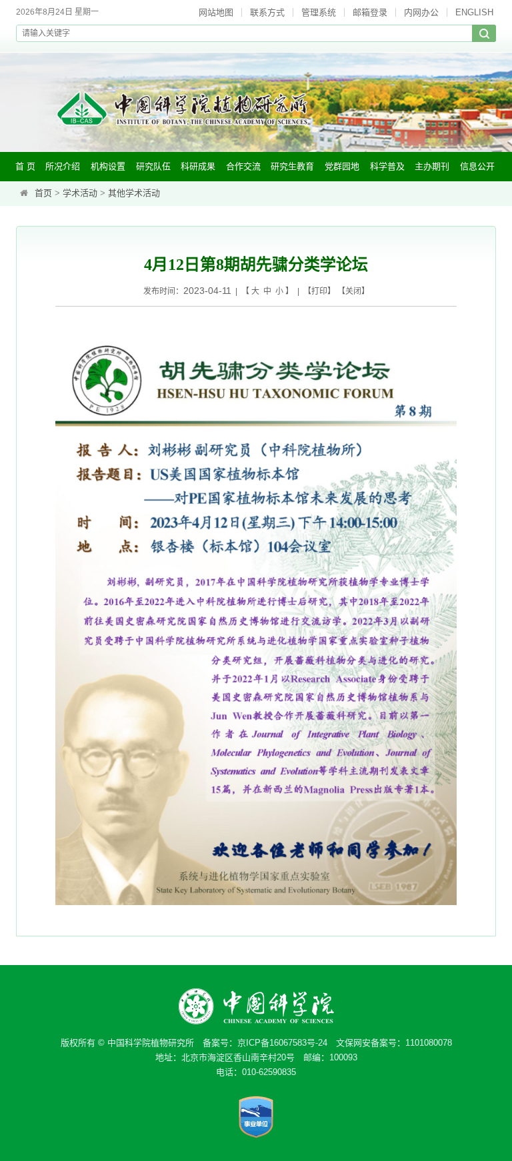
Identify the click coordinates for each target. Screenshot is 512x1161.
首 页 (25, 166)
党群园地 (342, 166)
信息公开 (477, 166)
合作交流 (243, 166)
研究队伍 (153, 166)
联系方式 (267, 12)
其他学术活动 (134, 193)
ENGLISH (474, 12)
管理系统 (318, 12)
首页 (43, 193)
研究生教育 (292, 166)
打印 (319, 291)
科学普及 (387, 166)
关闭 (353, 291)
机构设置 (108, 166)
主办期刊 (432, 166)
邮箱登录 (370, 12)
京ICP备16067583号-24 (282, 1043)
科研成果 (198, 166)
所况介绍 (62, 166)
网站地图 (216, 12)
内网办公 (421, 12)
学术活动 (80, 193)
